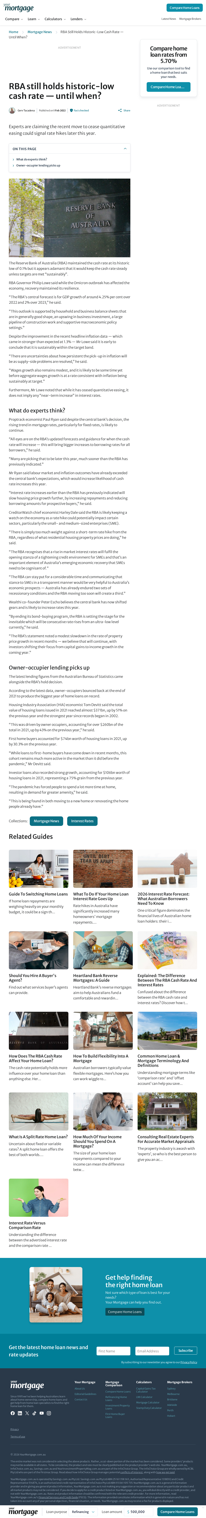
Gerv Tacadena (26, 110)
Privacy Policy (188, 1362)
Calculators (53, 19)
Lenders (77, 19)
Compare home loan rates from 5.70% (168, 54)
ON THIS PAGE (25, 149)
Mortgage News (40, 32)
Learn (32, 19)
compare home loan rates (171, 87)
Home (13, 32)
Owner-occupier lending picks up (38, 165)
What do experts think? (31, 159)
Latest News (169, 19)
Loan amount (112, 1512)
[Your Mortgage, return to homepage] (18, 7)
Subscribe (185, 1351)
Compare (12, 19)
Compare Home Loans (185, 8)
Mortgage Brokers (190, 19)
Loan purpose (56, 1512)
